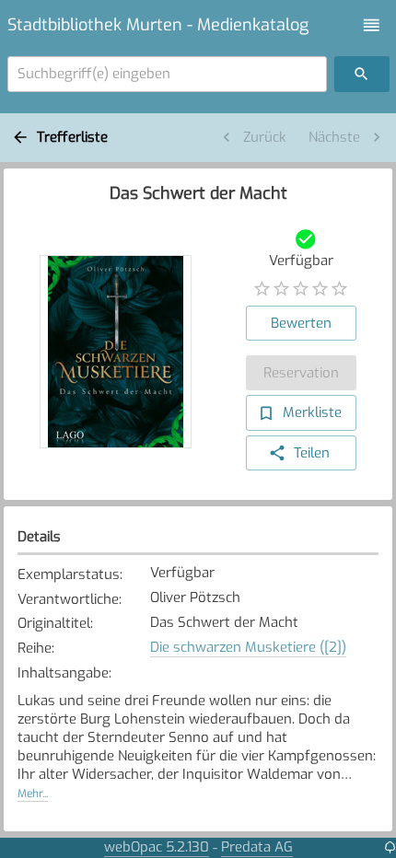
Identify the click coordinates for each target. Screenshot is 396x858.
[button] (372, 25)
